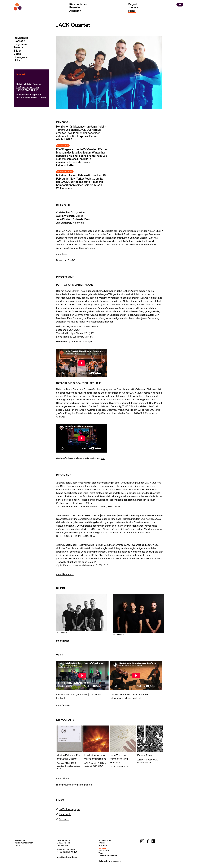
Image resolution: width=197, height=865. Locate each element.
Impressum (116, 861)
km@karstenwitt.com (27, 87)
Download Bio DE (65, 260)
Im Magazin (21, 37)
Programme (21, 44)
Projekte (74, 7)
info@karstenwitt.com (67, 857)
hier (103, 458)
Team (101, 853)
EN (180, 4)
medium (64, 633)
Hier (58, 784)
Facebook (65, 814)
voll (57, 633)
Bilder (17, 50)
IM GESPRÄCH (63, 146)
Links (17, 60)
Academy (75, 10)
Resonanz (20, 47)
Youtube (64, 819)
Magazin (133, 4)
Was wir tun (103, 850)
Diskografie (21, 57)
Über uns (133, 7)
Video (17, 54)
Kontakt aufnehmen (107, 855)
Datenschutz (104, 861)
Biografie (19, 41)
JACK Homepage (69, 809)
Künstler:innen (78, 4)
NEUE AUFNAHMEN (64, 172)
